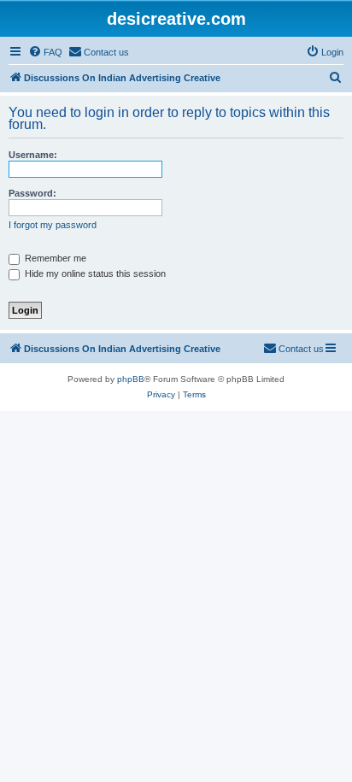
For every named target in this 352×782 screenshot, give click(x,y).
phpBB (130, 379)
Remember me (54, 258)
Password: (32, 193)
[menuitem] (45, 52)
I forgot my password (53, 225)
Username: (33, 155)
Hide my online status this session (94, 273)
